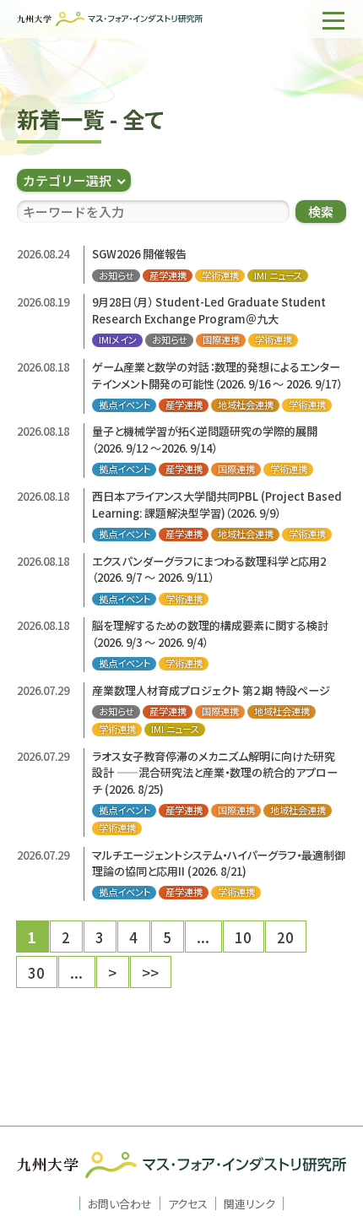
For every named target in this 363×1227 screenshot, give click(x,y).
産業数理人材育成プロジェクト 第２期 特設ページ (211, 690)
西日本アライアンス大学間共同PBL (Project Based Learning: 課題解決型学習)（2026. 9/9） (217, 504)
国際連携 (221, 340)
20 (285, 936)
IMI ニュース (278, 275)
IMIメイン (118, 340)
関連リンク (249, 1203)
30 (36, 972)
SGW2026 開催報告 (139, 254)
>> (150, 972)
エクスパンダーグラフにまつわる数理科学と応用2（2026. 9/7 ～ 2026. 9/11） (209, 569)
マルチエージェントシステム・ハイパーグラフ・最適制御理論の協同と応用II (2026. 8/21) (218, 863)
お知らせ (116, 275)
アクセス (188, 1203)
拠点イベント (124, 405)
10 (243, 936)
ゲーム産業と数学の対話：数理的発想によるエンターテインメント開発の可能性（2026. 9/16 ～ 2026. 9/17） (217, 375)
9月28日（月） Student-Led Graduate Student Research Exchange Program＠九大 (209, 310)
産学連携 (168, 275)
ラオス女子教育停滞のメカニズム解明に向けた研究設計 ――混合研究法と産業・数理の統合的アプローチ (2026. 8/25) (215, 772)
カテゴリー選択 (67, 180)
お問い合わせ (120, 1203)
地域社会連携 (246, 405)
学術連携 (220, 275)
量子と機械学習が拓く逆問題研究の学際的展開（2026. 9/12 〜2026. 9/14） (204, 439)
